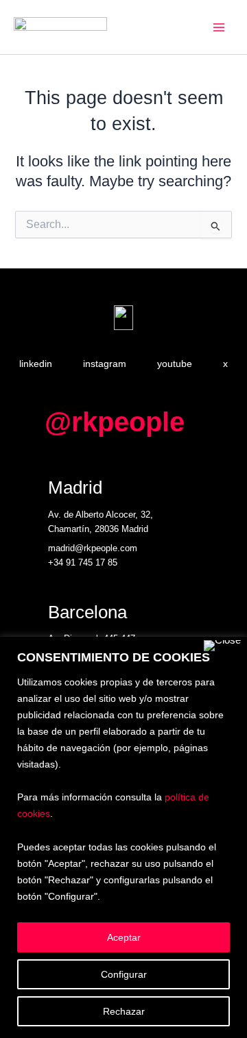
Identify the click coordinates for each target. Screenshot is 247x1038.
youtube (174, 363)
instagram (104, 363)
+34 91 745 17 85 (82, 562)
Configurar (124, 974)
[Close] (222, 645)
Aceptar (124, 937)
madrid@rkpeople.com (92, 548)
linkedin (35, 363)
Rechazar (124, 1011)
